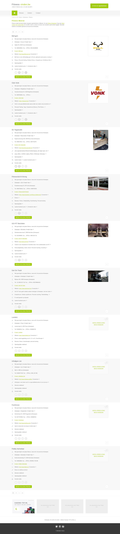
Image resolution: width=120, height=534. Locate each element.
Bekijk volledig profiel (23, 76)
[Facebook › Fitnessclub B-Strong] (19, 213)
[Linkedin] (63, 526)
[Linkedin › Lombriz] (22, 351)
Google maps (28, 42)
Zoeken (30, 13)
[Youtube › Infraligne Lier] (26, 394)
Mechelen (23, 229)
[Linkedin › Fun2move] (22, 438)
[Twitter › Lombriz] (16, 351)
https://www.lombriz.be (24, 335)
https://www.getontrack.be (25, 288)
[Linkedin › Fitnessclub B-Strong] (22, 213)
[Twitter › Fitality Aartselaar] (16, 482)
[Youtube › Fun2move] (26, 438)
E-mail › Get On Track (20, 285)
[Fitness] (14, 13)
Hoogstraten (24, 411)
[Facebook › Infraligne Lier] (19, 394)
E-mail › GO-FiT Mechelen (21, 238)
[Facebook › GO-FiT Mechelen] (19, 260)
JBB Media (58, 530)
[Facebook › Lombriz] (19, 351)
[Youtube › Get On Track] (26, 307)
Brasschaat (23, 135)
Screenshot (34, 54)
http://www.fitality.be (24, 467)
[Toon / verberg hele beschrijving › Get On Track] (40, 291)
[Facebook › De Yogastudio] (19, 166)
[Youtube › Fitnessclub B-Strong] (26, 213)
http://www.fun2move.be (24, 423)
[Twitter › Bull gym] (16, 72)
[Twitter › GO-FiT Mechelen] (16, 260)
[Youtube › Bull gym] (26, 72)
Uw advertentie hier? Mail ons (48, 506)
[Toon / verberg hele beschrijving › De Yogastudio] (40, 151)
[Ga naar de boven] (106, 76)
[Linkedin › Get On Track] (22, 307)
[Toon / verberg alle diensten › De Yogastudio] (40, 154)
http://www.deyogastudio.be (25, 147)
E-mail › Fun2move (19, 420)
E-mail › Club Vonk (19, 98)
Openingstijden (19, 63)
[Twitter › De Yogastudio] (16, 166)
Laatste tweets (19, 159)
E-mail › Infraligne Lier (20, 376)
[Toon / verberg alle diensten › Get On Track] (40, 294)
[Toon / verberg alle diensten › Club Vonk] (40, 107)
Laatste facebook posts (21, 66)
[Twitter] (56, 526)
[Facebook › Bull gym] (19, 72)
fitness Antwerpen (52, 23)
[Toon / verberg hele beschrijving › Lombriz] (40, 338)
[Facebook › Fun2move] (19, 438)
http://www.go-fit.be (23, 241)
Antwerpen (17, 42)
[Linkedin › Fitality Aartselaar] (22, 482)
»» (22, 31)
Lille (22, 182)
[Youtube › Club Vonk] (26, 119)
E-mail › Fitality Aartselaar (21, 463)
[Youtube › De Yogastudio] (26, 166)
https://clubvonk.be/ (23, 101)
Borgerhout (23, 88)
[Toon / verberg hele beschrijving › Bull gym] (40, 57)
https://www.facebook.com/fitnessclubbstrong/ (30, 194)
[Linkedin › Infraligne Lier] (22, 394)
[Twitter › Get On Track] (16, 307)
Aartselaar (23, 454)
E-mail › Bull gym (19, 51)
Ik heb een (99, 6)
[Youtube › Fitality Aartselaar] (26, 482)
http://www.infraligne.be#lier (25, 379)
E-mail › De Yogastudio (20, 144)
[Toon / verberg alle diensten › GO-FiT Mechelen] (40, 248)
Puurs (22, 323)
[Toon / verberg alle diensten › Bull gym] (40, 60)
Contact (38, 13)
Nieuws (21, 13)
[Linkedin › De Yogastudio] (22, 166)
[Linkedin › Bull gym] (22, 72)
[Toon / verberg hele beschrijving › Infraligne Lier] (40, 382)
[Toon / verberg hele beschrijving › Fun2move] (40, 426)
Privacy (62, 530)
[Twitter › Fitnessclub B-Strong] (16, 213)
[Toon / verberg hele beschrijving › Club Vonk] (40, 104)
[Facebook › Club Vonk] (19, 119)
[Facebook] (60, 526)
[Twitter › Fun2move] (16, 438)
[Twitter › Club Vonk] (16, 119)
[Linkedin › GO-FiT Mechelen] (22, 260)
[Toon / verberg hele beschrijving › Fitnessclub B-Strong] (40, 198)
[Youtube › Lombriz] (26, 351)
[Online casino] (24, 506)
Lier (22, 367)
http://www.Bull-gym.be (24, 54)
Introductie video (32, 66)
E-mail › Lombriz (18, 332)
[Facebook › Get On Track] (19, 307)
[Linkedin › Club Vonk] (22, 119)
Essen (22, 42)
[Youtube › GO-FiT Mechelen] (26, 260)
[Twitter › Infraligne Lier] (16, 394)
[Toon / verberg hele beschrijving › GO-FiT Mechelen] (40, 244)
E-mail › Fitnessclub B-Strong (22, 191)
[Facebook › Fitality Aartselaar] (19, 482)
